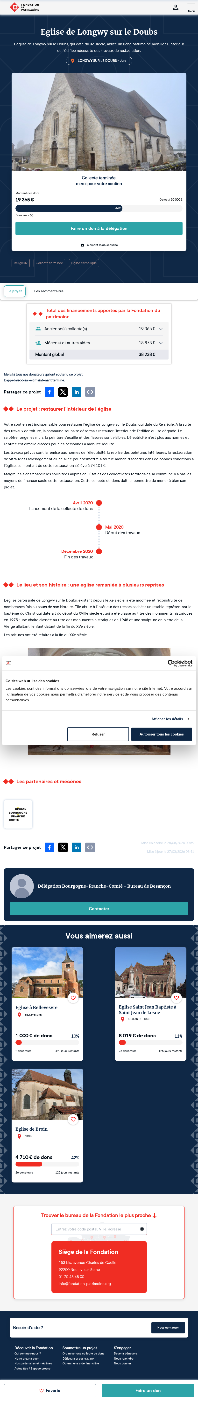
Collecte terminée (49, 263)
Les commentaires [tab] (49, 291)
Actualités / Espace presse (32, 1368)
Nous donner (122, 1363)
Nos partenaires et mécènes (33, 1363)
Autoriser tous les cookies (162, 734)
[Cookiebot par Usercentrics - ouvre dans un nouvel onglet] (171, 663)
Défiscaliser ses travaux (78, 1358)
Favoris (53, 1390)
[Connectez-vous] (176, 7)
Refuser (98, 734)
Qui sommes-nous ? (27, 1353)
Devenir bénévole (125, 1353)
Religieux (21, 263)
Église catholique (84, 263)
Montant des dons (27, 193)
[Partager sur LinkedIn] (76, 392)
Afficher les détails (167, 719)
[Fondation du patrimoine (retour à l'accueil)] (24, 7)
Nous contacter (168, 1328)
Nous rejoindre (124, 1358)
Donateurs (24, 215)
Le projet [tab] (14, 291)
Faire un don (148, 1390)
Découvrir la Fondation (33, 1348)
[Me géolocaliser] (142, 1229)
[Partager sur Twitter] (63, 392)
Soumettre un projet (80, 1348)
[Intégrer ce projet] (90, 392)
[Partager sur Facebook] (49, 392)
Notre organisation (26, 1358)
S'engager (122, 1348)
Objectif (171, 199)
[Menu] (191, 5)
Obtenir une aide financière (81, 1363)
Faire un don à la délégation (99, 228)
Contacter (99, 909)
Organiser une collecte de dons (83, 1353)
